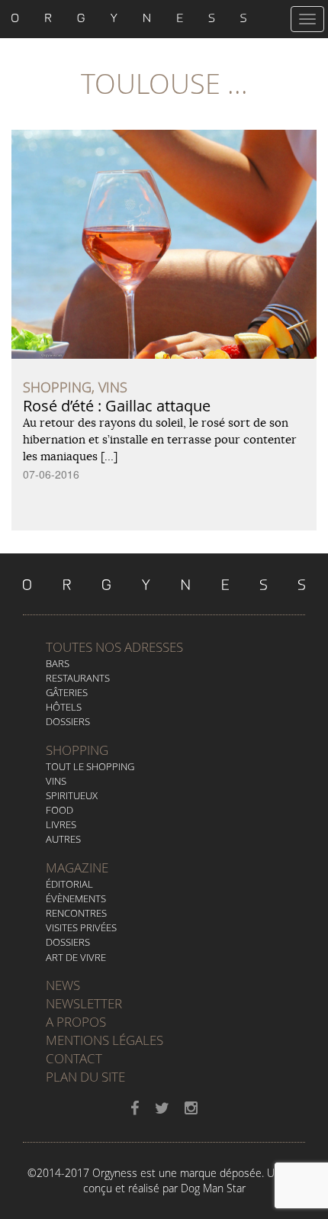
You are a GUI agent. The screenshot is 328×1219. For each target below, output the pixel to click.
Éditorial (69, 884)
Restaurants (78, 678)
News (63, 985)
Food (59, 810)
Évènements (76, 898)
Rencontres (76, 913)
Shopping (77, 750)
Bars (57, 663)
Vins (56, 781)
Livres (61, 824)
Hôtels (64, 707)
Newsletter (84, 1003)
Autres (63, 839)
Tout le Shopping (90, 766)
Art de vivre (76, 957)
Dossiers (68, 721)
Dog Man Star (213, 1188)
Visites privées (81, 927)
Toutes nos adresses (114, 647)
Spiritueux (72, 795)
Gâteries (67, 692)
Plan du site (85, 1076)
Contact (74, 1058)
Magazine (77, 867)
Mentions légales (104, 1040)
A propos (76, 1021)
